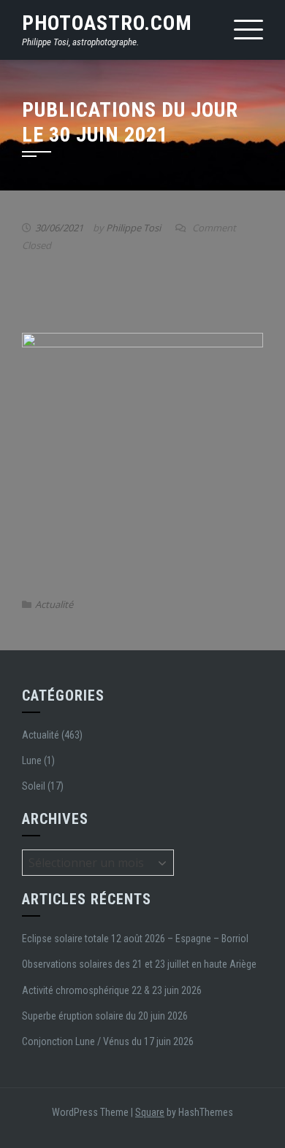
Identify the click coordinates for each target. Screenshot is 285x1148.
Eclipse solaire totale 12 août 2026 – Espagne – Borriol (135, 938)
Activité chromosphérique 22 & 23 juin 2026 (112, 990)
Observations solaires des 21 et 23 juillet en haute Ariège (139, 964)
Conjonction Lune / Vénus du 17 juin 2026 (108, 1041)
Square (149, 1112)
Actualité (54, 604)
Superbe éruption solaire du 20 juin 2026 (105, 1016)
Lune (32, 760)
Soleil (33, 786)
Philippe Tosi (133, 227)
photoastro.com (107, 23)
